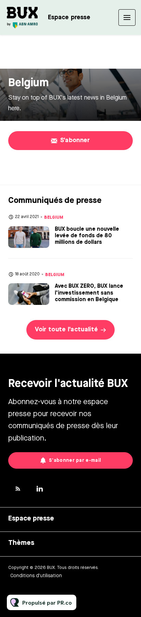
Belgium (53, 217)
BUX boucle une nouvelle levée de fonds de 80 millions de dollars (87, 236)
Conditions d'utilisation (36, 575)
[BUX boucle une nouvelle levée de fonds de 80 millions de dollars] (28, 237)
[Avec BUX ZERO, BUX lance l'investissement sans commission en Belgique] (28, 294)
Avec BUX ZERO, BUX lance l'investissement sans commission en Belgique (89, 293)
